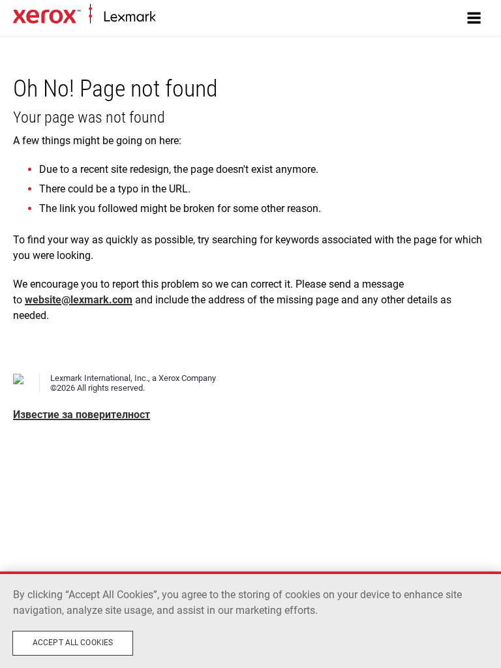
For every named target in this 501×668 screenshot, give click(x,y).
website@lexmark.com (78, 300)
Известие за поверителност (81, 414)
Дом (163, 17)
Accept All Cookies (73, 642)
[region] (250, 619)
